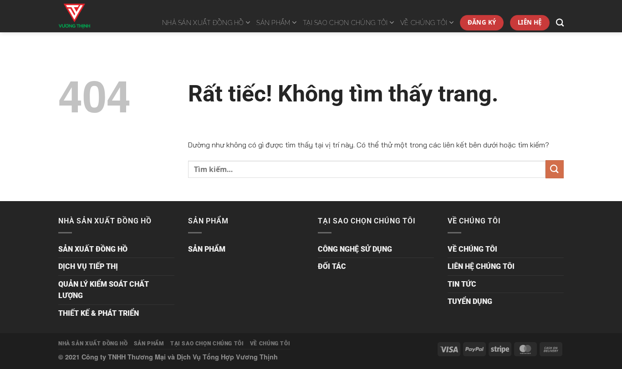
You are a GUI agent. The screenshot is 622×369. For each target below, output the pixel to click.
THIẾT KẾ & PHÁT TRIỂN (98, 313)
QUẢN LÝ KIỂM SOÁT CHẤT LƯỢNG (103, 290)
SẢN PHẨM (273, 22)
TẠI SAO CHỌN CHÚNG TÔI (345, 22)
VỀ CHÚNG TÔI (423, 22)
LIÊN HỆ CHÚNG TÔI (481, 266)
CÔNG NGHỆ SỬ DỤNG (355, 249)
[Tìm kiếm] (560, 23)
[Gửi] (555, 169)
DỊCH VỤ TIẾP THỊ (88, 266)
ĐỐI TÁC (332, 266)
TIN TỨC (462, 284)
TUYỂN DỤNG (470, 301)
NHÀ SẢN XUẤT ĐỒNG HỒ (203, 22)
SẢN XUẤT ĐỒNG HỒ (92, 249)
